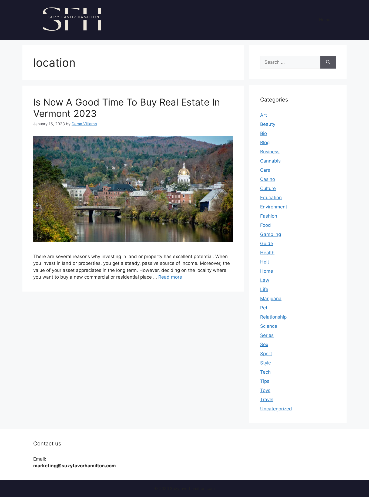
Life (264, 289)
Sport (266, 353)
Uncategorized (276, 408)
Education (271, 197)
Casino (267, 179)
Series (267, 335)
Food (265, 225)
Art (263, 115)
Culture (268, 188)
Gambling (270, 234)
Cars (265, 170)
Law (264, 280)
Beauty (267, 124)
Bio (263, 133)
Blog (265, 142)
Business (270, 151)
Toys (265, 390)
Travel (266, 399)
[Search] (328, 62)
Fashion (268, 216)
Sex (264, 344)
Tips (264, 381)
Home (324, 19)
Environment (273, 206)
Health (267, 252)
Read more (170, 277)
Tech (265, 372)
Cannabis (270, 161)
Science (268, 326)
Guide (266, 243)
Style (265, 363)
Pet (263, 307)
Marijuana (270, 298)
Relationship (273, 317)
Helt (264, 262)
